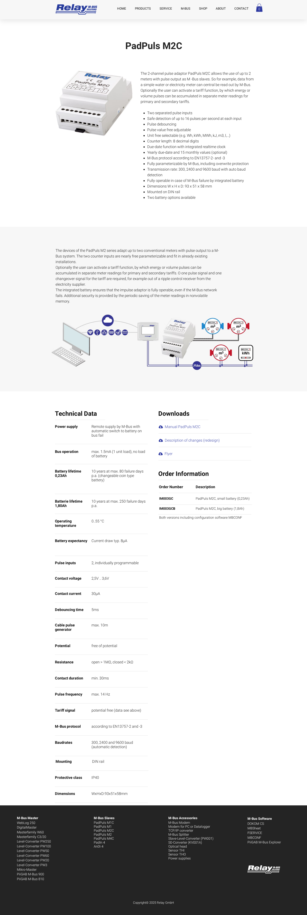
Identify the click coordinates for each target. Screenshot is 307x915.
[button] (259, 8)
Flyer (169, 453)
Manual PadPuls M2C (182, 427)
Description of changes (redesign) (192, 440)
